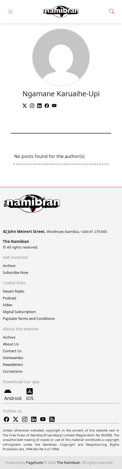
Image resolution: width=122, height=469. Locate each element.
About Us (11, 344)
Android (13, 398)
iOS (29, 398)
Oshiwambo (13, 357)
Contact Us (12, 350)
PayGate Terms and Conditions (29, 318)
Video (7, 304)
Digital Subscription (19, 311)
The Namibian (68, 462)
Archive (9, 265)
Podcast (9, 298)
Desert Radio (13, 291)
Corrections (12, 371)
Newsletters (13, 364)
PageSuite (34, 462)
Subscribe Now (15, 272)
